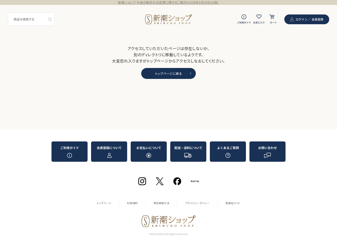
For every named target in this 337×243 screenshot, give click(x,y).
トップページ (104, 203)
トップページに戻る (168, 73)
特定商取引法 (161, 203)
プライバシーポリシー (197, 203)
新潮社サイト (233, 203)
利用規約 (132, 203)
